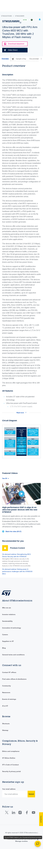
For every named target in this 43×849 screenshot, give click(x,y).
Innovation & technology (11, 628)
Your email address (8, 789)
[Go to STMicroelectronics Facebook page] (27, 813)
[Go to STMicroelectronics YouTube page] (33, 813)
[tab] (5, 58)
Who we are (6, 608)
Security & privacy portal (11, 771)
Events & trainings (9, 699)
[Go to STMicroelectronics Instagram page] (20, 813)
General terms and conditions (13, 655)
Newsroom (6, 692)
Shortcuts (6, 723)
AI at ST (5, 706)
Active (25, 19)
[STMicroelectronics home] (7, 593)
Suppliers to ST (8, 641)
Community (6, 686)
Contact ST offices (9, 672)
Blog (4, 648)
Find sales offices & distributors (14, 679)
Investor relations (8, 614)
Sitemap (5, 730)
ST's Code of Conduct (10, 765)
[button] (40, 19)
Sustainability (7, 621)
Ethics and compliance (10, 751)
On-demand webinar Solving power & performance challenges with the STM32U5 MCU (17, 571)
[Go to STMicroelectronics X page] (7, 813)
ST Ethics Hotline (8, 758)
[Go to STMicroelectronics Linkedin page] (13, 813)
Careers (5, 634)
